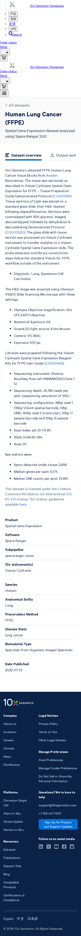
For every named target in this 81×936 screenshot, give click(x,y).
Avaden (52, 175)
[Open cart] (4, 58)
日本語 (32, 918)
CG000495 (54, 363)
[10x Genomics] (18, 703)
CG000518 (62, 195)
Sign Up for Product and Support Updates (58, 824)
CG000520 (15, 232)
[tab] (23, 155)
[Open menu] (4, 93)
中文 (20, 918)
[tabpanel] (40, 421)
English (8, 918)
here (23, 504)
